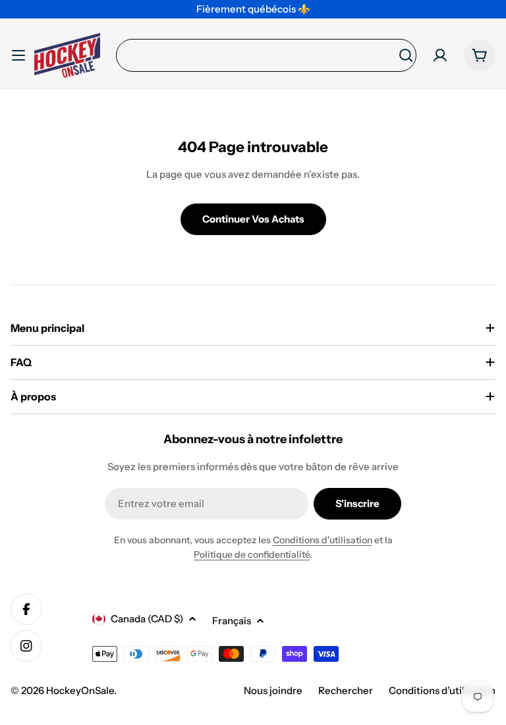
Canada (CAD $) (147, 618)
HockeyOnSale (80, 690)
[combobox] (266, 55)
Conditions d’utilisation (322, 540)
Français (231, 620)
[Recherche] (406, 55)
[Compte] (440, 55)
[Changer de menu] (18, 55)
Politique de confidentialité (252, 554)
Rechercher (345, 690)
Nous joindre (273, 690)
